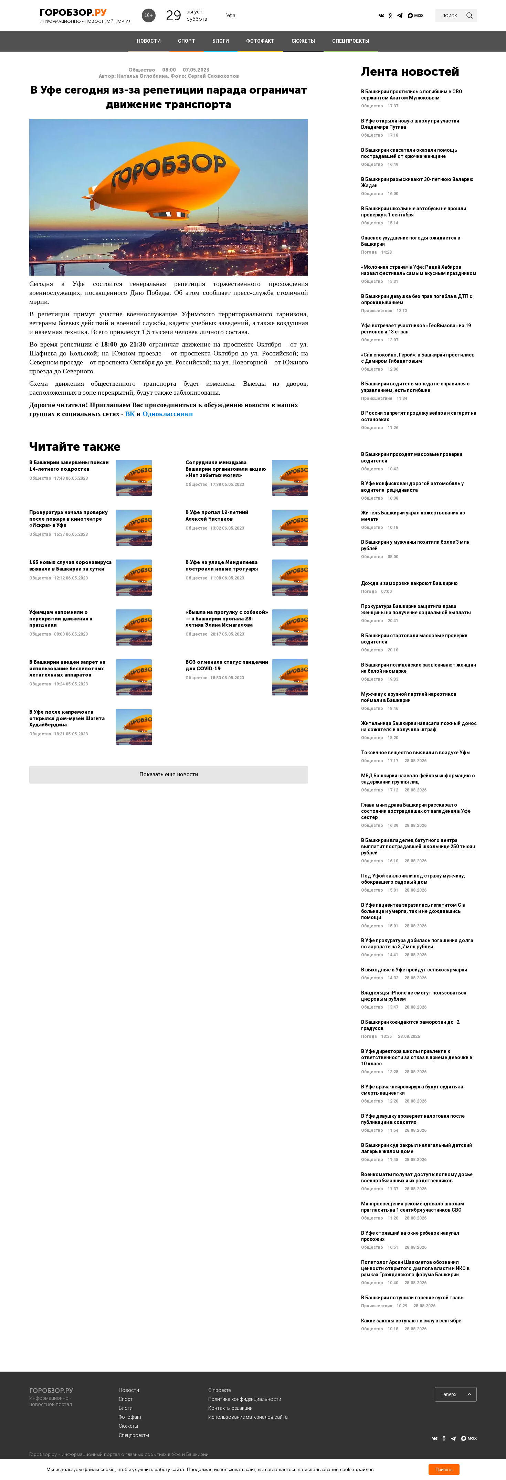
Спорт (126, 1399)
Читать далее (90, 478)
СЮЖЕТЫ (303, 41)
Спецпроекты (134, 1435)
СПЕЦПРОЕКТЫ (350, 41)
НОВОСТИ (149, 41)
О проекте (219, 1390)
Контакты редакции (230, 1408)
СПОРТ (186, 41)
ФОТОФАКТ (260, 41)
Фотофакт (130, 1417)
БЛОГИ (220, 41)
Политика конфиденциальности (244, 1399)
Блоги (126, 1408)
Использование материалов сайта (248, 1417)
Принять (444, 1469)
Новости (129, 1390)
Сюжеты (128, 1426)
